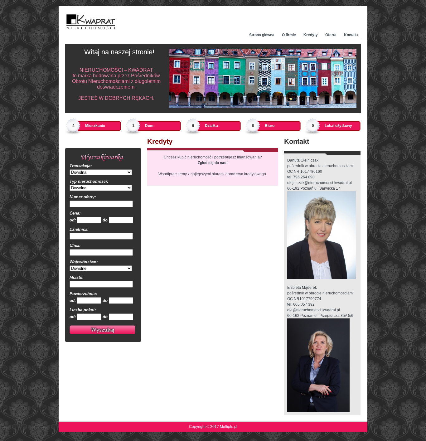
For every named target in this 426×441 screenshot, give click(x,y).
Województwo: (84, 261)
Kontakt (351, 35)
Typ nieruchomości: (89, 181)
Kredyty (310, 35)
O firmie (289, 35)
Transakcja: (81, 165)
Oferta (330, 35)
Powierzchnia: (83, 293)
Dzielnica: (79, 229)
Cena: (75, 213)
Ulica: (75, 245)
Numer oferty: (83, 197)
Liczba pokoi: (83, 310)
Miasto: (77, 277)
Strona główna (261, 35)
